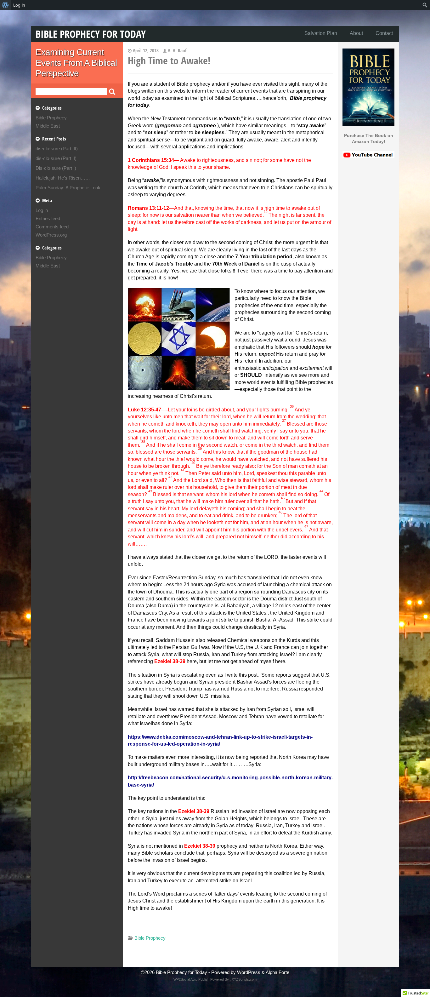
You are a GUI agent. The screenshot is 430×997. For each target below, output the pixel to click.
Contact (384, 33)
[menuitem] (5, 5)
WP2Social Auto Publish (191, 979)
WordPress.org (51, 235)
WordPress (248, 972)
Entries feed (48, 218)
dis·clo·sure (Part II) (56, 158)
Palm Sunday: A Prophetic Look (68, 187)
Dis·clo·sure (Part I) (56, 168)
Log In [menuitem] (19, 5)
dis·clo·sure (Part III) (57, 148)
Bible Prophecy (51, 117)
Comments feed (52, 226)
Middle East (48, 126)
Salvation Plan (320, 33)
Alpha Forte (277, 972)
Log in (42, 210)
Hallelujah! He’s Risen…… (63, 177)
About (356, 33)
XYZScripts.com (244, 979)
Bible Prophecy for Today (91, 34)
